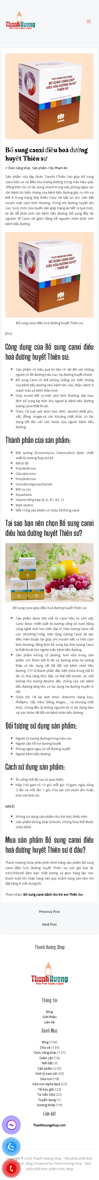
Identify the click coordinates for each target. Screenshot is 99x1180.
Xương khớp (46, 1105)
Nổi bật (47, 1063)
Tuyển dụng (47, 1099)
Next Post (49, 924)
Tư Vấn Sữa (46, 1094)
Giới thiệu (49, 1016)
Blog (49, 1011)
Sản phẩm (39, 168)
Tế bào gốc (46, 1089)
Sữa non (46, 1079)
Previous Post (49, 911)
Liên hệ (49, 1022)
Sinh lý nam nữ (46, 1073)
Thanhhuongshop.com (49, 1125)
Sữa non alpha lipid (46, 1084)
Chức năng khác (19, 168)
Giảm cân (46, 1058)
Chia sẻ (45, 1047)
